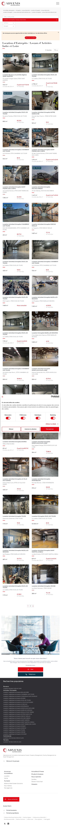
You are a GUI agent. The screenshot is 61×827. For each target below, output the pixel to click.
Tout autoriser (50, 429)
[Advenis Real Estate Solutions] (10, 3)
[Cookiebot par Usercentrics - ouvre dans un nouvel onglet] (52, 397)
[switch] (23, 418)
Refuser (11, 429)
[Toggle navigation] (58, 3)
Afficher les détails (51, 424)
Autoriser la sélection (30, 429)
